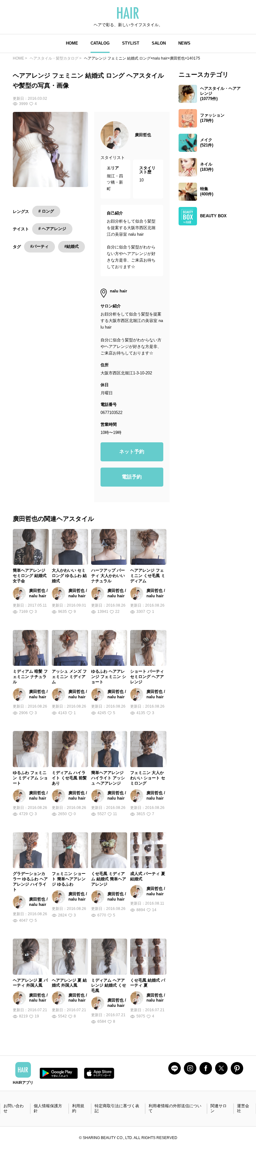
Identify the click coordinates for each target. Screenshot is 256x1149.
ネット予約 (131, 451)
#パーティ (39, 246)
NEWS (184, 43)
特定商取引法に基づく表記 (117, 1108)
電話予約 (132, 476)
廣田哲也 (143, 134)
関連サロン (218, 1108)
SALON (159, 43)
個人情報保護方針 (48, 1108)
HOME (72, 43)
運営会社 (243, 1108)
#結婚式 (71, 246)
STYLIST (130, 43)
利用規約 (78, 1108)
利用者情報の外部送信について (175, 1108)
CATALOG (100, 43)
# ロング (46, 211)
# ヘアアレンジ (52, 228)
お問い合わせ (13, 1108)
